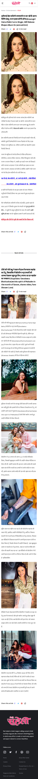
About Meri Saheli (24, 758)
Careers (5, 762)
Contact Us (22, 762)
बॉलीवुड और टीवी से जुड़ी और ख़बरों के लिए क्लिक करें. (17, 220)
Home (5, 758)
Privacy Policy (7, 766)
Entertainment (11, 10)
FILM (19, 10)
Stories (21, 773)
